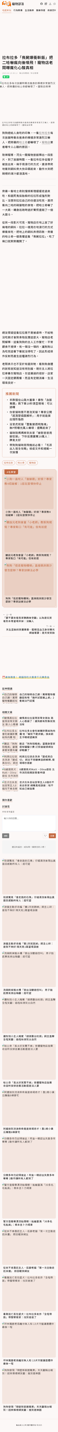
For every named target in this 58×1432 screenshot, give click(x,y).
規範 (6, 835)
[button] (41, 3)
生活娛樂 (29, 10)
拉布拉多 (8, 462)
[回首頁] (13, 3)
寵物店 (32, 462)
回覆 (52, 835)
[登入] (50, 4)
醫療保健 (40, 10)
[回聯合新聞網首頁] (6, 3)
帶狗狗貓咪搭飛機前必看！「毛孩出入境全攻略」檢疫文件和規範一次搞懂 (31, 448)
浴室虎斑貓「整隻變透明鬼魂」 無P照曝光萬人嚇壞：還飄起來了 (30, 426)
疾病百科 (52, 10)
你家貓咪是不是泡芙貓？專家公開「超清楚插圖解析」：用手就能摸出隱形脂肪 (31, 415)
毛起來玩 (6, 10)
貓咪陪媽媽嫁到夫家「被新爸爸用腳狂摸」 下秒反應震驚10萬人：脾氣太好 (31, 436)
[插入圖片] (45, 835)
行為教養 (18, 10)
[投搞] (46, 3)
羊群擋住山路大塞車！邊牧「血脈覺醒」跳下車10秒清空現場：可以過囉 (31, 403)
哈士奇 (21, 462)
